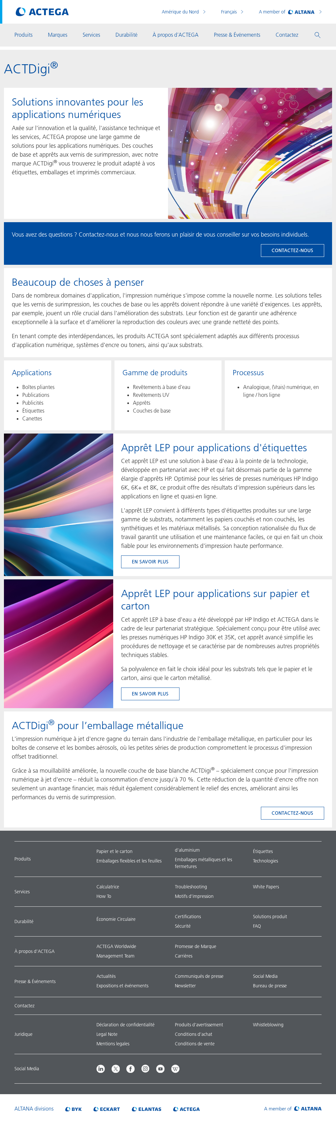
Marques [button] (57, 34)
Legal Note (106, 1034)
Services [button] (91, 34)
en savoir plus (150, 562)
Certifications (188, 917)
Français (229, 12)
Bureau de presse (270, 986)
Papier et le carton (114, 851)
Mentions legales (112, 1044)
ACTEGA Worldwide (116, 946)
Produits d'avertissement (199, 1025)
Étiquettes (263, 851)
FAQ (257, 926)
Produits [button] (23, 34)
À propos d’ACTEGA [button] (176, 34)
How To (103, 896)
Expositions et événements (122, 986)
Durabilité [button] (126, 34)
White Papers (266, 887)
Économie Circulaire (116, 919)
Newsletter (185, 986)
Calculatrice (107, 887)
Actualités (106, 976)
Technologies (265, 861)
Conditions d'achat (193, 1034)
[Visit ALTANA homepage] (293, 1109)
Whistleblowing (268, 1025)
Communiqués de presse (199, 976)
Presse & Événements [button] (237, 34)
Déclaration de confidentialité (125, 1025)
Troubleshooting (191, 887)
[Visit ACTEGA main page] (42, 11)
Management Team (115, 956)
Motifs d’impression (194, 896)
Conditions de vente (195, 1044)
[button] (318, 35)
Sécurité (183, 926)
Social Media (265, 976)
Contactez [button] (287, 34)
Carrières (183, 956)
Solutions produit (270, 917)
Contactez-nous (292, 250)
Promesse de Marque (195, 946)
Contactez (24, 1006)
